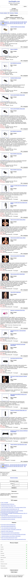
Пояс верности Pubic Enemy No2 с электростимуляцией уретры (13, 539)
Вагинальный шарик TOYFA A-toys (7, 504)
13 (12, 22)
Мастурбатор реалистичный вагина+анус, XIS (10, 509)
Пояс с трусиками (4, 502)
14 (14, 22)
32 (22, 23)
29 (16, 23)
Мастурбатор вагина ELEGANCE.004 (8, 524)
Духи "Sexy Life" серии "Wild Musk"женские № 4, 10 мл (11, 515)
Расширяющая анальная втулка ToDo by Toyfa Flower (11, 517)
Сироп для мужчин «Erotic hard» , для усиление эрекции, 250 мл (13, 507)
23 (4, 23)
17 (20, 22)
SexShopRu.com (14, 1)
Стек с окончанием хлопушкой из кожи (8, 527)
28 (14, 23)
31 (20, 23)
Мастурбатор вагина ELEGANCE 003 (8, 526)
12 (10, 22)
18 (22, 22)
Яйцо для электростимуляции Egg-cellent (9, 537)
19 (24, 22)
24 (6, 23)
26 (10, 23)
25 (8, 23)
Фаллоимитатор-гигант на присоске (8, 519)
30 (18, 23)
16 (18, 22)
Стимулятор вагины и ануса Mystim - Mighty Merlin (10, 536)
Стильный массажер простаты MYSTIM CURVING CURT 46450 (13, 534)
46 (24, 23)
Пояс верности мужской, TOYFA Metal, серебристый (11, 529)
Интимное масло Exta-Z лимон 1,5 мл (8, 505)
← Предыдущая (4, 22)
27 (12, 23)
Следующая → (4, 24)
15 (16, 22)
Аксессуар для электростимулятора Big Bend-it (10, 532)
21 (1, 23)
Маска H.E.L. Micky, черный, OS (7, 531)
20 (26, 22)
